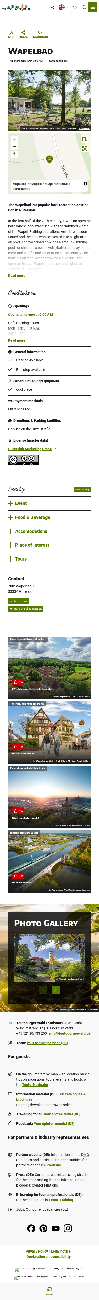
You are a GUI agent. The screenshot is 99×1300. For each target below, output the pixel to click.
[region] (49, 163)
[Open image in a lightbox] (49, 100)
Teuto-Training (61, 1200)
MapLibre (19, 183)
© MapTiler (36, 183)
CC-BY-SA (84, 129)
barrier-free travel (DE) (62, 1114)
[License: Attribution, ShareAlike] (23, 464)
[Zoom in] (14, 139)
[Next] (56, 990)
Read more (16, 276)
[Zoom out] (14, 146)
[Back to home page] (16, 7)
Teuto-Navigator (35, 1085)
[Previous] (43, 990)
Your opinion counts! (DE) (54, 1124)
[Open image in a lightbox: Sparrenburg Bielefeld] (49, 958)
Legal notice (61, 1251)
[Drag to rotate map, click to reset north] (14, 154)
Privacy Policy (37, 1251)
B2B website (51, 1165)
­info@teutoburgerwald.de (70, 1033)
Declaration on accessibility (49, 1257)
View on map (82, 489)
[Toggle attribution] (85, 183)
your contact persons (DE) (47, 1043)
